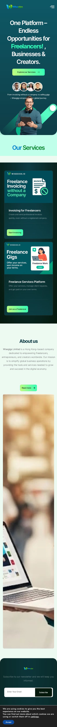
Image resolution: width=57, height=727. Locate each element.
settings (35, 716)
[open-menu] (52, 7)
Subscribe (43, 692)
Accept (8, 722)
